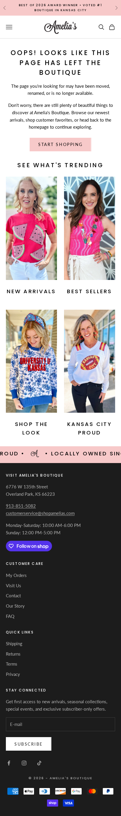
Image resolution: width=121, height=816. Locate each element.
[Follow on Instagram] (24, 763)
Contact (13, 595)
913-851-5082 (21, 505)
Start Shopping (60, 144)
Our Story (15, 605)
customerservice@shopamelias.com (40, 513)
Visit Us (13, 585)
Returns (13, 653)
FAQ (10, 616)
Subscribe (28, 744)
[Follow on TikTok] (39, 763)
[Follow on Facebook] (9, 763)
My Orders (16, 575)
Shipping (14, 643)
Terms (11, 663)
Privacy (13, 674)
